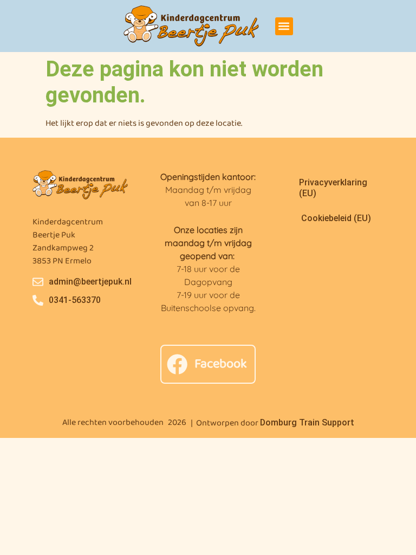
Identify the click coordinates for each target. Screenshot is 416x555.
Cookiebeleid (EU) (336, 218)
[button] (284, 26)
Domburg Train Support (307, 422)
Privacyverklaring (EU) (333, 187)
